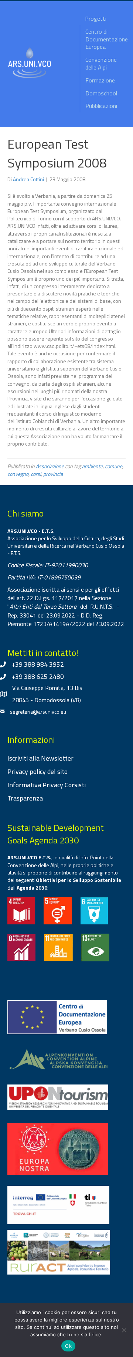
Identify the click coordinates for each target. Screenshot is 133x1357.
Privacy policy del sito (37, 771)
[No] (123, 1330)
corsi (36, 474)
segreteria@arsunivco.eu (38, 711)
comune (113, 466)
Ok (68, 1346)
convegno (17, 474)
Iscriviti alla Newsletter (40, 758)
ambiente (92, 466)
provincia (53, 474)
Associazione (50, 466)
